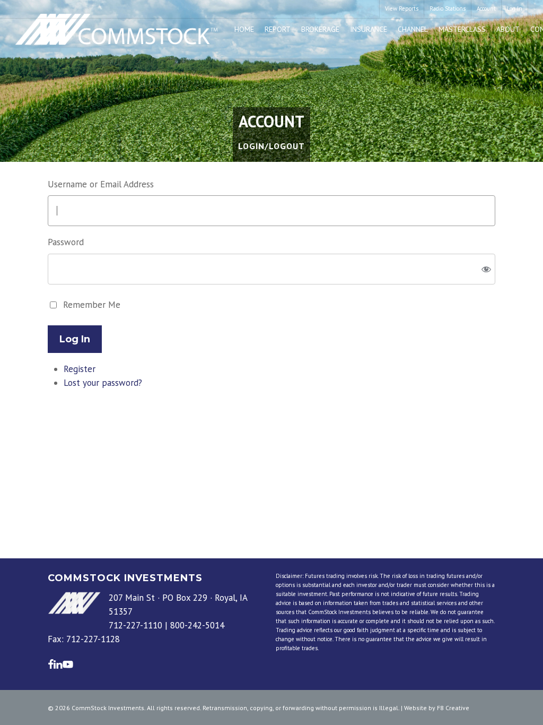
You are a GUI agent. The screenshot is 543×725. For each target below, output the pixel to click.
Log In (74, 339)
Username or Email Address (101, 184)
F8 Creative (453, 708)
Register (79, 369)
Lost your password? (103, 383)
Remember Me (91, 304)
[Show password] (486, 269)
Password (66, 242)
